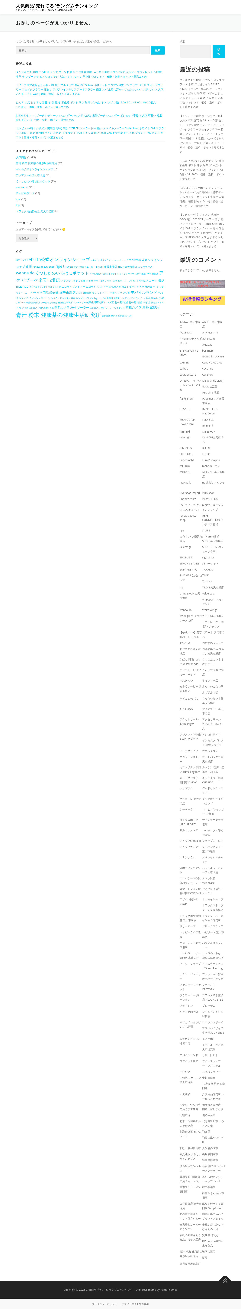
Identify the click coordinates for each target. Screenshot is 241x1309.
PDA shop (208, 493)
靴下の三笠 (208, 1251)
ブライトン (186, 1005)
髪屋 (204, 1257)
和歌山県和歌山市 (190, 1148)
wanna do (22, 187)
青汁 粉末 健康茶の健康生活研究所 (36, 163)
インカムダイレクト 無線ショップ (45, 287)
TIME (205, 575)
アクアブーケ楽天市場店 (30, 175)
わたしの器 (186, 709)
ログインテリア (189, 1061)
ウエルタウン (210, 751)
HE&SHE (185, 409)
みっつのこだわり (212, 686)
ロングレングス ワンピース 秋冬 (135, 298)
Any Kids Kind (210, 332)
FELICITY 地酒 (210, 392)
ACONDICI (186, 332)
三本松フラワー (211, 1071)
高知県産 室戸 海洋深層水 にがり (117, 316)
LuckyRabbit (187, 460)
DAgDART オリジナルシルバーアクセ (190, 385)
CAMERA (185, 362)
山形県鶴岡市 (210, 1154)
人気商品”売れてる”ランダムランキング (57, 5)
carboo (184, 368)
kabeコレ (185, 437)
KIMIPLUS (186, 448)
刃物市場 (185, 1115)
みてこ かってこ (189, 698)
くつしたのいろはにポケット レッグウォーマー (112, 273)
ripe (18, 199)
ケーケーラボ (187, 809)
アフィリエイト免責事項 (135, 1304)
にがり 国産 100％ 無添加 (146, 273)
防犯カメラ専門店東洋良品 (41, 307)
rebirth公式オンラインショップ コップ (109, 260)
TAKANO (207, 569)
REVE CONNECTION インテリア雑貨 (212, 520)
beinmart (207, 350)
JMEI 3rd (185, 431)
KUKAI (206, 448)
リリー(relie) (209, 1055)
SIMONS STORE (189, 563)
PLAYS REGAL (210, 499)
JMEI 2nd (207, 425)
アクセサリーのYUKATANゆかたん (212, 724)
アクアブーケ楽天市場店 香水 (77, 281)
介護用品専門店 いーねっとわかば (41, 302)
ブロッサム (208, 1005)
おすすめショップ (212, 643)
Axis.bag (207, 344)
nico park (185, 482)
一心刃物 (185, 1071)
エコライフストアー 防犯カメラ (103, 286)
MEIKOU (185, 466)
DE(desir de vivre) (212, 380)
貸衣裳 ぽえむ (210, 1235)
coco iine (207, 368)
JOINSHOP (208, 431)
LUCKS (206, 454)
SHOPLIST (186, 557)
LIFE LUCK (21, 260)
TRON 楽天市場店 (106, 266)
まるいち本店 (210, 680)
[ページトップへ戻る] (225, 1281)
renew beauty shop (44, 266)
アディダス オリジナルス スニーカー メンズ (114, 281)
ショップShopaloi (190, 840)
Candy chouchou (212, 362)
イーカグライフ (189, 751)
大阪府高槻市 (210, 1148)
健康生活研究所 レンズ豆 (100, 302)
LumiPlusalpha (211, 460)
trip (18, 205)
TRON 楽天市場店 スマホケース (135, 266)
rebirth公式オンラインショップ (34, 169)
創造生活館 (208, 1115)
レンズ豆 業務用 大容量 (109, 298)
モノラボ (207, 1038)
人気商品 (21, 157)
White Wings (209, 610)
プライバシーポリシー (104, 1304)
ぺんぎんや (186, 680)
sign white (208, 557)
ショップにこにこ (212, 840)
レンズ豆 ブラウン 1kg (86, 298)
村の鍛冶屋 (121, 302)
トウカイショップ (212, 899)
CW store (208, 374)
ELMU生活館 (209, 386)
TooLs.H (207, 581)
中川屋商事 (208, 1078)
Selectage (185, 547)
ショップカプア (189, 847)
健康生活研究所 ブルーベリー (72, 302)
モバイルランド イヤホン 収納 (61, 298)
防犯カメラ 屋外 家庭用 (142, 307)
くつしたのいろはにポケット (33, 181)
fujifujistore (187, 398)
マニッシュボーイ (212, 1022)
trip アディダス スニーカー (82, 267)
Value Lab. (208, 593)
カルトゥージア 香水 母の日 (137, 286)
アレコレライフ (211, 734)
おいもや (185, 643)
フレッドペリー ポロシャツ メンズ (111, 293)
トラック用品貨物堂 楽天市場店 (35, 211)
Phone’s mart (188, 499)
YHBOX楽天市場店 (213, 616)
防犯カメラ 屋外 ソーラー (71, 307)
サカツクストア (189, 830)
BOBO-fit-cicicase (213, 356)
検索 (182, 41)
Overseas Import (190, 493)
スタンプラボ (187, 857)
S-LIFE (206, 530)
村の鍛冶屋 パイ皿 (139, 302)
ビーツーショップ (190, 964)
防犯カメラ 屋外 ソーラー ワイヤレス (107, 307)
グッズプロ (186, 788)
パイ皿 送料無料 (83, 293)
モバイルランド (25, 193)
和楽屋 (206, 1131)
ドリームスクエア (212, 926)
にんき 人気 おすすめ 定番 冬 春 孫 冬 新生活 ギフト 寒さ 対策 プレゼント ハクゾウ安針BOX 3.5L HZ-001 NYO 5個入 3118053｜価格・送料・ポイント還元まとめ (202, 169)
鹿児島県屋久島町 (190, 1263)
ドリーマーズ (187, 926)
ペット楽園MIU (189, 1011)
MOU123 (185, 472)
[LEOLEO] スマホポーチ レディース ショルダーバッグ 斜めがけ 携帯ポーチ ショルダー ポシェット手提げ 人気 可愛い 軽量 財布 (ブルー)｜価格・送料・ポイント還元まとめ (202, 196)
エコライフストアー (73, 286)
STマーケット (210, 563)
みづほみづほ (210, 692)
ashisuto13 (209, 338)
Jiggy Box (208, 419)
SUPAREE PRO (188, 569)
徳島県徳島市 (210, 1160)
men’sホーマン (211, 466)
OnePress (141, 1289)
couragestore (188, 374)
